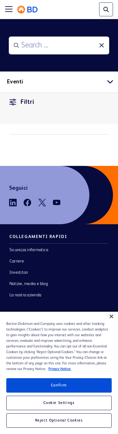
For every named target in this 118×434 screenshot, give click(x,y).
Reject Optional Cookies (59, 420)
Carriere (16, 261)
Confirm (59, 385)
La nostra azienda (25, 295)
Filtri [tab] (27, 102)
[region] (59, 373)
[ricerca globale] (106, 9)
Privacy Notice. (59, 369)
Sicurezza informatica (28, 250)
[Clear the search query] (101, 45)
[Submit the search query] (16, 45)
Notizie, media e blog (28, 284)
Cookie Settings (59, 403)
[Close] (111, 316)
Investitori (18, 272)
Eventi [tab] (15, 82)
